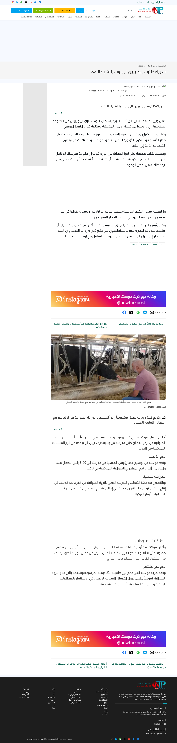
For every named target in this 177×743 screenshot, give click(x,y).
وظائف (78, 689)
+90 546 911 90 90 (159, 724)
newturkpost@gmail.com (156, 733)
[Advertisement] (88, 40)
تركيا (53, 689)
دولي (125, 17)
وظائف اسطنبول (101, 692)
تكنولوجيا (89, 17)
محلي (132, 17)
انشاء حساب (143, 2)
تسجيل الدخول (158, 2)
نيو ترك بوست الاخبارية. (35, 739)
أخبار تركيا (104, 689)
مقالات (78, 17)
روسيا (162, 244)
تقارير (69, 17)
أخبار (139, 17)
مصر (53, 705)
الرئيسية (162, 66)
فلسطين (51, 703)
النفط (155, 244)
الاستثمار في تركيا (74, 695)
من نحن (26, 692)
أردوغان (105, 713)
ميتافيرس (49, 17)
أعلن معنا (25, 695)
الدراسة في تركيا (75, 703)
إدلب (53, 695)
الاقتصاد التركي (76, 697)
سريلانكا (134, 244)
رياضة (98, 17)
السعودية (51, 697)
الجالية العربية (26, 17)
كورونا (105, 703)
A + (60, 113)
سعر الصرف (76, 692)
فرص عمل (65, 10)
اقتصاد (116, 17)
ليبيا (53, 708)
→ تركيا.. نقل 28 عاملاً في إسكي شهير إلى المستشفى (142, 324)
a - (55, 113)
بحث (80, 10)
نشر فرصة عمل (22, 10)
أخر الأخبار (151, 66)
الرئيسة (148, 17)
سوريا (53, 692)
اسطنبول (104, 695)
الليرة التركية (103, 700)
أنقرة (106, 708)
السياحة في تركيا (75, 700)
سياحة (107, 17)
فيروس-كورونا (102, 705)
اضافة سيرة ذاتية (43, 10)
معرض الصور (24, 697)
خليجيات (38, 17)
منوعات (60, 17)
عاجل (106, 711)
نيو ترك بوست (145, 244)
